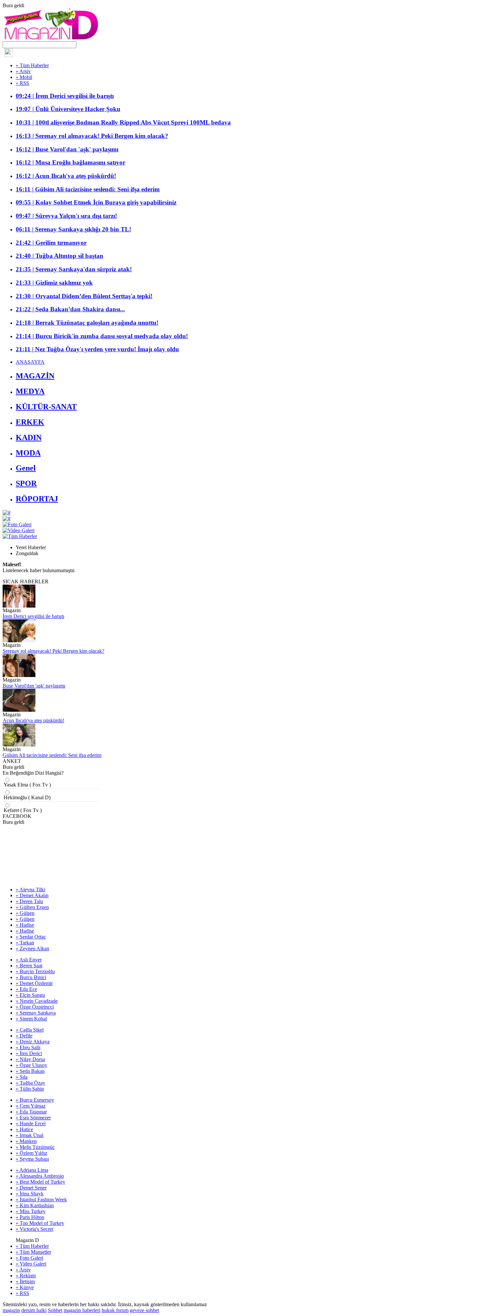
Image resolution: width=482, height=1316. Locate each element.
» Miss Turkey (31, 1211)
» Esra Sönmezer (33, 1117)
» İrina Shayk (30, 1193)
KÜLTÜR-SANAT (46, 406)
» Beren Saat (29, 965)
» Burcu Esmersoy (35, 1100)
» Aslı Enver (29, 959)
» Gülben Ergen (32, 907)
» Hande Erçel (31, 1123)
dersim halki (34, 1310)
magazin (11, 1310)
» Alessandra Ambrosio (40, 1176)
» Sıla (22, 1077)
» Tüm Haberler (32, 65)
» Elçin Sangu (30, 995)
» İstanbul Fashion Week (41, 1199)
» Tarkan (25, 942)
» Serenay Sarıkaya (36, 1013)
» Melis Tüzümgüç (35, 1147)
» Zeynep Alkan (32, 948)
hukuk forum (115, 1310)
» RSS (22, 83)
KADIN (29, 437)
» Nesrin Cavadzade (37, 1001)
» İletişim (25, 1281)
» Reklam (26, 1275)
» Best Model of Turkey (40, 1182)
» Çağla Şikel (30, 1030)
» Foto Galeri (29, 1258)
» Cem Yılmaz (31, 1106)
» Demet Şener (31, 1187)
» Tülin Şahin (30, 1089)
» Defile (24, 1035)
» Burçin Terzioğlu (35, 971)
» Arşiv (23, 71)
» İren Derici (29, 1053)
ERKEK (30, 422)
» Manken (26, 1141)
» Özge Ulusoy (31, 1065)
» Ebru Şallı (28, 1047)
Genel (26, 468)
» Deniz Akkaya (33, 1041)
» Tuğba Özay (30, 1083)
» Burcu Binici (31, 977)
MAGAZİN (35, 376)
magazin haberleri (82, 1310)
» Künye (25, 1287)
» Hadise (25, 925)
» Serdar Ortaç (31, 936)
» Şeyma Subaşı (32, 1159)
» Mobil (24, 77)
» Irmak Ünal (29, 1135)
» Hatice (24, 1129)
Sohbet (55, 1310)
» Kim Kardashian (35, 1205)
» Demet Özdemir (34, 983)
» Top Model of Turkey (40, 1223)
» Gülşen (25, 913)
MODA (28, 453)
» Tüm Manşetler (33, 1252)
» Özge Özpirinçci (35, 1007)
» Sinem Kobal (31, 1018)
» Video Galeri (31, 1264)
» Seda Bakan (30, 1071)
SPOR (26, 483)
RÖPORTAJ (37, 498)
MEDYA (30, 391)
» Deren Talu (29, 901)
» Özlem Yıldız (31, 1153)
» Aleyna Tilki (30, 889)
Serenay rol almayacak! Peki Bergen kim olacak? (53, 651)
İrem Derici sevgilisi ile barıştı (33, 616)
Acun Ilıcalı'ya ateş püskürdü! (33, 720)
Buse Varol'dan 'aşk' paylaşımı (34, 685)
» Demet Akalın (32, 895)
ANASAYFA (30, 362)
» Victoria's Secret (34, 1229)
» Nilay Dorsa (30, 1059)
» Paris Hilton (30, 1217)
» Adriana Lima (32, 1170)
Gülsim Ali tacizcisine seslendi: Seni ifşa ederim (52, 755)
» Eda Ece (26, 989)
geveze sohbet (144, 1310)
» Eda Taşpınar (31, 1111)
